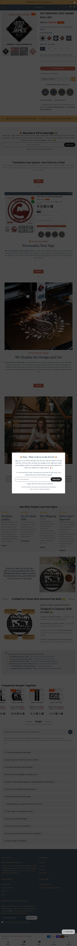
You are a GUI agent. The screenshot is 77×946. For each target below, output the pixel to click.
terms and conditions (45, 484)
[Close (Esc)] (74, 2)
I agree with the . (39, 484)
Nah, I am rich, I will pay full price (40, 489)
